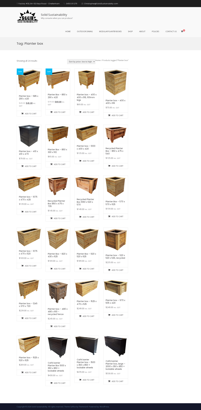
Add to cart (30, 113)
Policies (155, 31)
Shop (130, 31)
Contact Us (171, 31)
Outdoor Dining (85, 31)
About (142, 31)
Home (67, 31)
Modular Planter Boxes (110, 31)
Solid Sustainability (54, 15)
